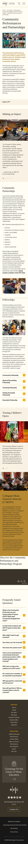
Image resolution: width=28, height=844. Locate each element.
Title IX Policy (14, 828)
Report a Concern (14, 741)
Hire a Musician (14, 746)
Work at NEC (14, 722)
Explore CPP (6, 102)
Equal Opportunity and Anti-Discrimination (15, 825)
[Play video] (24, 581)
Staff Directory (14, 736)
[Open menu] (23, 3)
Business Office (14, 720)
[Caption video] (18, 581)
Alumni (14, 749)
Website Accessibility (14, 821)
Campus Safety (14, 739)
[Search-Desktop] (19, 3)
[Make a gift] (14, 769)
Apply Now (14, 725)
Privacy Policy (14, 832)
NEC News (14, 715)
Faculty (14, 710)
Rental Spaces (14, 744)
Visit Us (14, 707)
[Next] (25, 130)
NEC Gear (14, 751)
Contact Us (14, 809)
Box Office (14, 712)
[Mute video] (21, 581)
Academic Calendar (14, 717)
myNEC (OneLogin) (14, 734)
